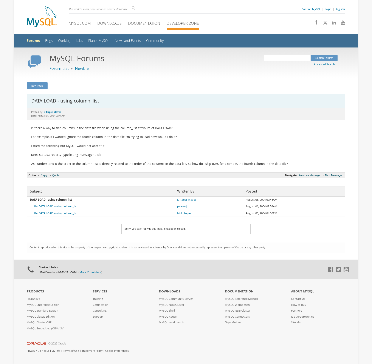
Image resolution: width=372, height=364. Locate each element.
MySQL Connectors (237, 316)
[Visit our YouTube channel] (341, 23)
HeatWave (33, 299)
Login (328, 9)
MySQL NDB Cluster (171, 305)
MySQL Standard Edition (42, 310)
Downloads (109, 23)
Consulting (100, 310)
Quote (55, 175)
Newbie (82, 68)
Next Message (333, 175)
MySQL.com (80, 23)
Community (155, 40)
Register (340, 9)
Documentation (144, 23)
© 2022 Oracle (57, 343)
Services (100, 291)
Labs (79, 40)
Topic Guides (233, 322)
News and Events (128, 40)
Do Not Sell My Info (48, 350)
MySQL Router (168, 316)
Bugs (49, 40)
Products (35, 291)
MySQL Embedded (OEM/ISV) (45, 328)
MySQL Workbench (171, 322)
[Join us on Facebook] (315, 23)
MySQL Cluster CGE (39, 322)
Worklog (64, 40)
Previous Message (309, 175)
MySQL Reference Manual (241, 299)
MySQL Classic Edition (41, 316)
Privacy (31, 350)
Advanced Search (324, 64)
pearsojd (182, 206)
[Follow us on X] (324, 23)
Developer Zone (183, 23)
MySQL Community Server (176, 299)
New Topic (37, 85)
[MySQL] (42, 17)
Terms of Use (71, 350)
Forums (33, 40)
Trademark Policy (92, 350)
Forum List (59, 68)
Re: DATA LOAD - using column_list (56, 206)
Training (98, 299)
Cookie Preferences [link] (117, 350)
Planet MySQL (98, 40)
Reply (44, 175)
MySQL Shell (167, 310)
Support (98, 316)
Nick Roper (184, 213)
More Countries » (90, 272)
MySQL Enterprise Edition (43, 305)
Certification (100, 305)
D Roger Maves (186, 200)
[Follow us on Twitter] (338, 271)
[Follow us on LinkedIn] (332, 23)
